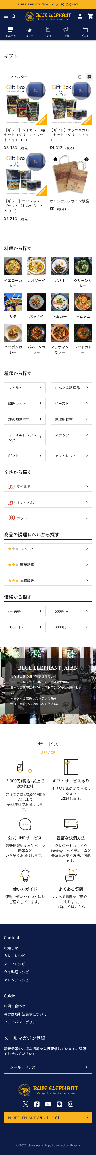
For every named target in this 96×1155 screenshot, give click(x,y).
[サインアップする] (86, 1067)
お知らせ (11, 947)
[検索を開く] (13, 16)
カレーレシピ (14, 955)
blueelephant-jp (38, 1145)
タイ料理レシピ (16, 971)
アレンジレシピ (16, 979)
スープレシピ (14, 963)
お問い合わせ (14, 1005)
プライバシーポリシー (22, 1021)
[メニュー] (6, 16)
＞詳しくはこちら (71, 906)
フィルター (19, 76)
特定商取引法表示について (25, 1014)
